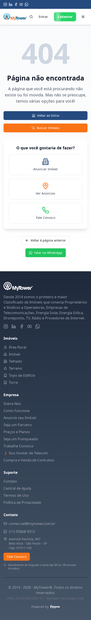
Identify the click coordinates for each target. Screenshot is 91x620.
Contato (10, 481)
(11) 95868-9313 (22, 531)
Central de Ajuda (17, 488)
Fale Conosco (16, 556)
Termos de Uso (16, 495)
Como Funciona (17, 410)
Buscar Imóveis (48, 128)
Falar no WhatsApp (48, 253)
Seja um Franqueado (21, 438)
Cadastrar (65, 17)
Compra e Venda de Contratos (29, 460)
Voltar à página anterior (48, 240)
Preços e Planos (17, 431)
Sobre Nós (12, 403)
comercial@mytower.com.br (32, 523)
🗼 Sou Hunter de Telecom (26, 453)
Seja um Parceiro (18, 424)
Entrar (43, 17)
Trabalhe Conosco (19, 446)
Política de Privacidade (22, 502)
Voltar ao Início (48, 115)
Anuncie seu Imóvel (20, 417)
